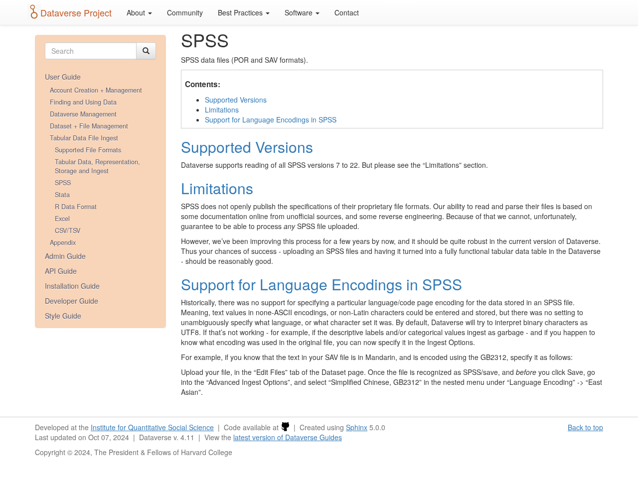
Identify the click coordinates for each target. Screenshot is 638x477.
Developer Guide (71, 301)
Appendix (63, 242)
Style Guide (63, 316)
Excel (62, 218)
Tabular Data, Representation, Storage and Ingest (97, 166)
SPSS (63, 182)
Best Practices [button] (241, 12)
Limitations (222, 110)
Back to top (585, 427)
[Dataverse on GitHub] (285, 427)
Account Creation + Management (96, 90)
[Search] (146, 50)
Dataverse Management (83, 114)
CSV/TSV (67, 230)
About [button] (137, 12)
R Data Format (76, 206)
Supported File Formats (88, 149)
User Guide (63, 77)
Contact (346, 12)
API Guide (61, 271)
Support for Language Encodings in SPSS (270, 119)
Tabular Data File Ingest (84, 137)
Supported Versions (236, 100)
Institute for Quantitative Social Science (152, 427)
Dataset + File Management (89, 125)
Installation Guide (72, 286)
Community (185, 12)
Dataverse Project (76, 12)
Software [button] (300, 12)
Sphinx (356, 427)
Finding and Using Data (83, 102)
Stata (62, 194)
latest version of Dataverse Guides (287, 437)
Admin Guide (65, 256)
